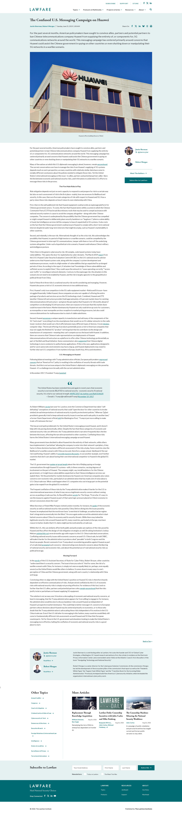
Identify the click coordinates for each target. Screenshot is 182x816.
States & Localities (38, 746)
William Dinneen (78, 719)
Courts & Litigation (38, 708)
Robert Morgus (49, 26)
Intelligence (36, 741)
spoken (53, 464)
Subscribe (111, 3)
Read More (47, 660)
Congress (35, 703)
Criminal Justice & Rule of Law (41, 713)
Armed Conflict (36, 698)
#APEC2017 (75, 394)
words (37, 560)
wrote (47, 407)
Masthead (145, 794)
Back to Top (147, 641)
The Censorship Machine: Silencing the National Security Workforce (137, 716)
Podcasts (104, 794)
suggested (82, 341)
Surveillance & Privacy (39, 751)
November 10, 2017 (86, 396)
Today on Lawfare (92, 774)
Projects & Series (113, 10)
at (57, 464)
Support (124, 3)
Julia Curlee (130, 723)
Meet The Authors (137, 173)
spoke (94, 506)
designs (106, 324)
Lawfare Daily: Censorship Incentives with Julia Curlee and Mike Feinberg (111, 716)
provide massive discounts (68, 454)
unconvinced (102, 164)
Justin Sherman (36, 26)
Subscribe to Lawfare (138, 180)
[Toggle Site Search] (151, 9)
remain (82, 588)
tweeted (62, 373)
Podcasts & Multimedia (92, 10)
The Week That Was (110, 774)
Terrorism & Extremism (39, 756)
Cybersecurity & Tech (39, 718)
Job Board (125, 790)
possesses (47, 318)
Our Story (145, 790)
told (59, 418)
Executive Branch (37, 728)
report (100, 255)
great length (63, 464)
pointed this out (42, 533)
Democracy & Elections (39, 723)
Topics (75, 10)
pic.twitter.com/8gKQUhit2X (91, 394)
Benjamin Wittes (105, 723)
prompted (46, 545)
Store (136, 3)
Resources (129, 10)
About (141, 10)
